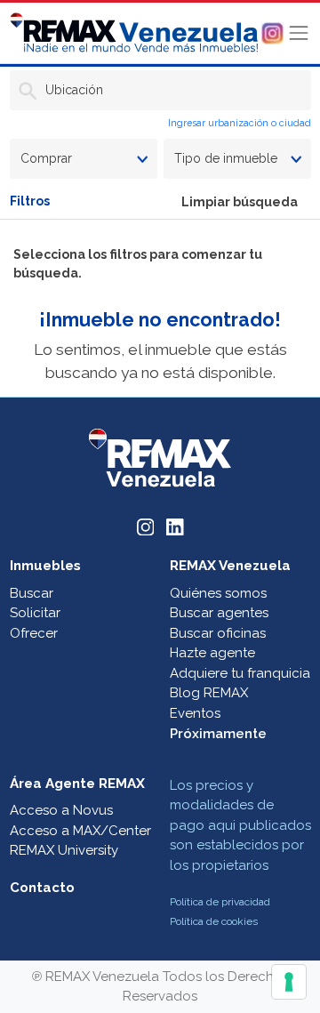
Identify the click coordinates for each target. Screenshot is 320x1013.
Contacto (42, 888)
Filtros (30, 201)
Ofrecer (34, 633)
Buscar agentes (219, 613)
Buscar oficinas (218, 633)
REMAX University (64, 850)
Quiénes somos (218, 593)
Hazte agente (212, 653)
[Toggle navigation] (298, 32)
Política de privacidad (220, 902)
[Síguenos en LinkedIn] (175, 526)
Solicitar (35, 613)
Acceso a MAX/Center (80, 831)
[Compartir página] (272, 32)
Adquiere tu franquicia (240, 673)
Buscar (31, 593)
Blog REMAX (209, 693)
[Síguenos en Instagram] (146, 526)
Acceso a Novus (61, 810)
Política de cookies (214, 921)
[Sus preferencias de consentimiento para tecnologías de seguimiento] (289, 982)
